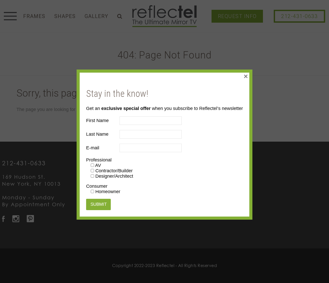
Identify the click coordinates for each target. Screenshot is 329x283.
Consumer (96, 186)
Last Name (97, 134)
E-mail (92, 147)
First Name (97, 120)
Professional (99, 159)
